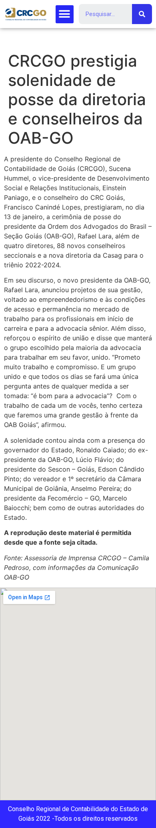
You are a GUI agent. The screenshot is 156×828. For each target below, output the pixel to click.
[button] (65, 14)
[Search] (142, 14)
